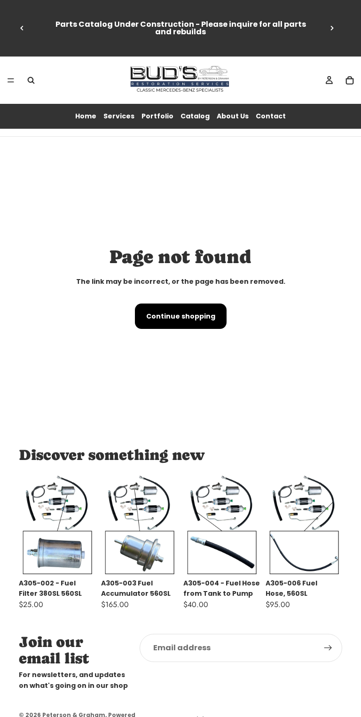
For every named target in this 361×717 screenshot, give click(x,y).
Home (85, 116)
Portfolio (157, 116)
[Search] (31, 80)
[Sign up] (328, 648)
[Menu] (11, 80)
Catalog (195, 116)
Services (118, 116)
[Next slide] (332, 28)
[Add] (80, 559)
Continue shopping (180, 316)
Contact (271, 116)
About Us (233, 116)
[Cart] (349, 80)
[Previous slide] (22, 28)
